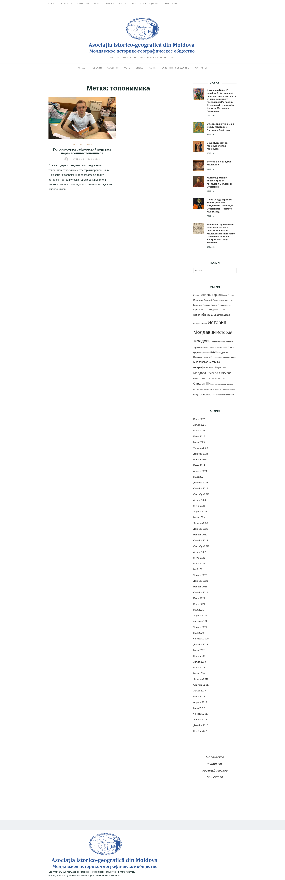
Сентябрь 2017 (201, 684)
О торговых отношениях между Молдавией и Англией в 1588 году (221, 126)
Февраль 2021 (200, 621)
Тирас (211, 384)
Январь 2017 (200, 719)
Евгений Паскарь (205, 314)
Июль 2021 (199, 598)
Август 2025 (199, 424)
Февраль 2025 (200, 447)
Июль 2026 (199, 419)
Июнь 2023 (199, 505)
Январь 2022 (200, 575)
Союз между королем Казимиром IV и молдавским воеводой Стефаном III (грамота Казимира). (220, 205)
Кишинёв (223, 347)
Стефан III (201, 383)
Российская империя (216, 378)
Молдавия (222, 352)
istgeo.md (77, 159)
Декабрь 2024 (200, 453)
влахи (223, 384)
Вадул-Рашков (228, 295)
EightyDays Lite (95, 875)
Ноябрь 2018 (200, 655)
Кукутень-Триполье (201, 352)
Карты (123, 3)
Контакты (171, 3)
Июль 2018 (199, 667)
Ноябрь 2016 (200, 731)
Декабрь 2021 (200, 580)
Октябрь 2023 (200, 488)
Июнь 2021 (199, 603)
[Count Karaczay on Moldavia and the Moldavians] (198, 146)
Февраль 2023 (200, 523)
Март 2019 (199, 650)
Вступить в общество (145, 3)
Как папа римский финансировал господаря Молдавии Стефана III (219, 182)
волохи (230, 384)
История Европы (200, 323)
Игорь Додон (224, 314)
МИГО (213, 352)
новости (208, 394)
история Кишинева (227, 389)
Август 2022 (199, 551)
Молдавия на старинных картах (223, 357)
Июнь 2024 (199, 465)
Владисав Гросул (226, 300)
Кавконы (204, 347)
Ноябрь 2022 (200, 534)
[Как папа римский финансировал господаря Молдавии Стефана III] (198, 181)
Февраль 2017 (200, 713)
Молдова (199, 373)
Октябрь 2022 (200, 540)
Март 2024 (199, 476)
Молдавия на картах (201, 357)
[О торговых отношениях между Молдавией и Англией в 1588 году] (198, 127)
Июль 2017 (199, 696)
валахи (218, 384)
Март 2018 (199, 673)
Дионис (215, 309)
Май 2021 (198, 609)
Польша (196, 378)
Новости (66, 3)
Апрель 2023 (200, 511)
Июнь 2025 (199, 436)
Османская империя (218, 372)
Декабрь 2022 (200, 528)
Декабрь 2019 (200, 644)
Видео (110, 3)
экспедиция (229, 395)
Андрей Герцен (211, 295)
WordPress (74, 875)
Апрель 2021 (200, 615)
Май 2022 (198, 569)
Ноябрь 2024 (200, 459)
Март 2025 (199, 442)
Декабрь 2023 (200, 482)
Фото (97, 3)
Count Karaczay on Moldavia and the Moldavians (217, 145)
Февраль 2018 (200, 679)
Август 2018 (199, 661)
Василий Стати (211, 300)
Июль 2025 (199, 430)
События (83, 3)
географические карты (202, 389)
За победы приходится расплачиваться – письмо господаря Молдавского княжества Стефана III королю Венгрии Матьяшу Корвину (221, 233)
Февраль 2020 (200, 638)
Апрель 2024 (200, 471)
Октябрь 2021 (200, 592)
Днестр (222, 309)
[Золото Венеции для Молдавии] (198, 165)
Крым (231, 347)
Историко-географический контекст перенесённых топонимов (82, 151)
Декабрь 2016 (200, 725)
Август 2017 (199, 690)
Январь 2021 (200, 627)
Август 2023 (199, 499)
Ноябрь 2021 (200, 586)
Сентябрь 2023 (201, 494)
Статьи (88, 145)
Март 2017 (199, 707)
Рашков (204, 378)
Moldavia (197, 295)
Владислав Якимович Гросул (205, 305)
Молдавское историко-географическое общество (91, 871)
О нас (52, 3)
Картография (214, 347)
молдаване (198, 395)
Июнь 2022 (199, 563)
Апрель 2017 (200, 702)
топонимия (219, 395)
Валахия (198, 300)
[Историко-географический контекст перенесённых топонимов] (82, 117)
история (216, 389)
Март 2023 (199, 517)
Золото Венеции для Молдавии (219, 163)
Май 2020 (198, 632)
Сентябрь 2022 (201, 546)
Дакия (209, 309)
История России (218, 342)
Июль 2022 (199, 557)
